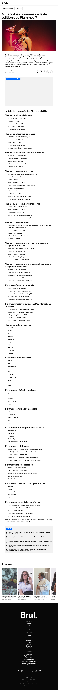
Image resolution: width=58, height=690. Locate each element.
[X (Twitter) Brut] (36, 670)
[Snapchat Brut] (29, 670)
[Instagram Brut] (21, 670)
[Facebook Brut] (32, 670)
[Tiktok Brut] (18, 670)
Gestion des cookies (29, 685)
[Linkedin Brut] (39, 670)
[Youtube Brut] (25, 670)
